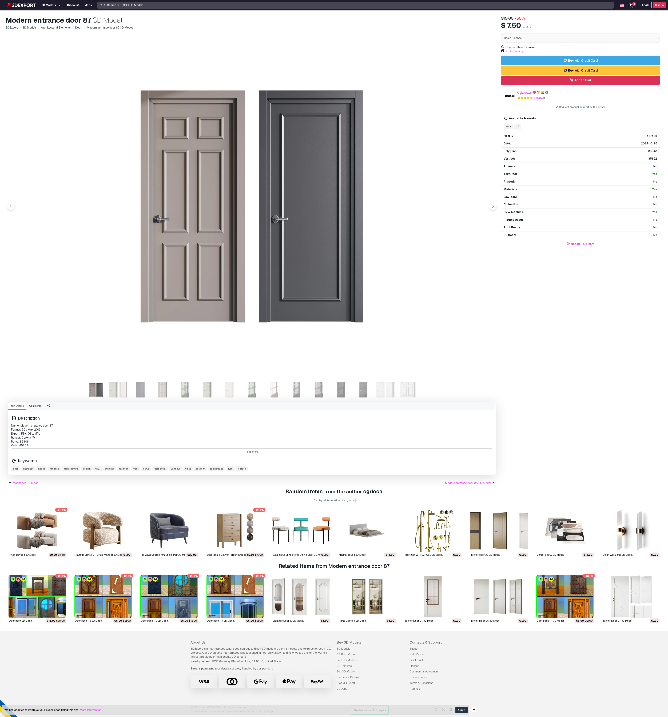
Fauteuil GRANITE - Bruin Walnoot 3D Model (99, 554)
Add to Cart (582, 80)
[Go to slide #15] (407, 389)
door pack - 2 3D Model (154, 620)
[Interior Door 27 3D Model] (630, 596)
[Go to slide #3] (140, 389)
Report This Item (582, 244)
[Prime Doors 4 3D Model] (367, 596)
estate (242, 468)
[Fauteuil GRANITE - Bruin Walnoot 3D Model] (103, 530)
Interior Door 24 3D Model (419, 620)
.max (508, 126)
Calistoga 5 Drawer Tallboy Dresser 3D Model (233, 554)
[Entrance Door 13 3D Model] (301, 596)
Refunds (415, 689)
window (175, 468)
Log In (645, 5)
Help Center (417, 654)
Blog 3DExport (346, 683)
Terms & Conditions (421, 683)
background (216, 468)
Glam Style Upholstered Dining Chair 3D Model (299, 554)
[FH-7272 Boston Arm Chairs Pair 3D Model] (169, 530)
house (41, 468)
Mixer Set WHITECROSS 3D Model (424, 554)
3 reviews (539, 97)
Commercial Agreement (424, 671)
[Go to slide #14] (385, 389)
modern (54, 468)
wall (97, 468)
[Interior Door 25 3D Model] (498, 596)
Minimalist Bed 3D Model (352, 554)
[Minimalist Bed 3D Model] (367, 530)
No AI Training (514, 51)
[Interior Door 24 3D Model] (433, 596)
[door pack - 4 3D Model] (235, 596)
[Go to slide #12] (341, 389)
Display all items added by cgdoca (334, 500)
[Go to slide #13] (363, 389)
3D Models (343, 649)
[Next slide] (492, 206)
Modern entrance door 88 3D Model (468, 483)
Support (414, 649)
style (146, 468)
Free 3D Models (347, 660)
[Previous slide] (11, 206)
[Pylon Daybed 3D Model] (37, 530)
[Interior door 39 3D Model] (498, 530)
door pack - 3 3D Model (88, 620)
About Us (197, 642)
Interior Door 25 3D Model (485, 620)
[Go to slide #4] (162, 389)
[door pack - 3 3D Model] (103, 596)
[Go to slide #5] (185, 389)
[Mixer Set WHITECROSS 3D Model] (433, 530)
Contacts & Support (426, 642)
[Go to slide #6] (207, 389)
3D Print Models (347, 654)
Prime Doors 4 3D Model (352, 620)
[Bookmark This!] (61, 547)
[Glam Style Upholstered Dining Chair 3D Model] (301, 530)
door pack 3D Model (20, 620)
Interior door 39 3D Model (485, 554)
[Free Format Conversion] (517, 126)
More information (90, 710)
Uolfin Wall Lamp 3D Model (618, 554)
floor (230, 468)
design (87, 468)
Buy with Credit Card (582, 60)
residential (160, 468)
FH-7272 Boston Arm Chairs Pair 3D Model (165, 554)
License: (510, 47)
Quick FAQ (416, 660)
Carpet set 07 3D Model (550, 554)
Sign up (659, 5)
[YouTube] (474, 710)
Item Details (17, 405)
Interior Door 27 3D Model (617, 620)
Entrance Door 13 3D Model (288, 620)
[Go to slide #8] (251, 389)
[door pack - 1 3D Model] (565, 596)
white (188, 468)
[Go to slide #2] (118, 389)
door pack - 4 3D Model (220, 620)
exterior (123, 468)
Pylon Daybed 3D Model (22, 554)
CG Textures (344, 666)
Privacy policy (418, 677)
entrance (28, 468)
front (135, 468)
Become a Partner (348, 677)
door (15, 468)
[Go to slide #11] (318, 389)
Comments (35, 405)
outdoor (200, 468)
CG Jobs (342, 689)
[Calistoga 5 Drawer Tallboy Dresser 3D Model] (235, 530)
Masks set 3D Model (26, 483)
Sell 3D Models (346, 671)
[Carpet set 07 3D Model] (565, 530)
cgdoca (524, 92)
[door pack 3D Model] (37, 596)
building (109, 468)
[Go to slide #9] (274, 389)
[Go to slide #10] (296, 389)
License (414, 666)
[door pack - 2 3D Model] (169, 596)
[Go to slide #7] (229, 389)
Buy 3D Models (349, 642)
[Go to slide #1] (96, 389)
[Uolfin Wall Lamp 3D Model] (630, 530)
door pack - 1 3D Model (550, 620)
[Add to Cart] (53, 547)
